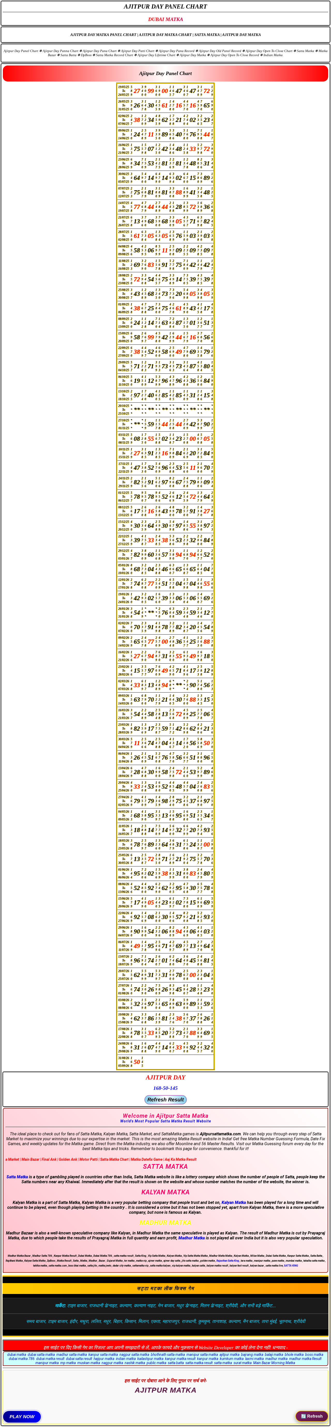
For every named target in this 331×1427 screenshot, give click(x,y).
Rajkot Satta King (165, 1397)
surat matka (243, 1363)
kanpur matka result (180, 1359)
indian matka (126, 1359)
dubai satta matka (41, 1354)
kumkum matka (232, 1359)
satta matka (223, 1363)
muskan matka (88, 1363)
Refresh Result (165, 1099)
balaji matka (274, 1354)
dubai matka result (50, 1359)
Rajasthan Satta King (227, 1260)
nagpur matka (112, 1363)
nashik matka (135, 1363)
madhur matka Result (305, 1359)
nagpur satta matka (134, 1354)
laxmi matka (254, 1359)
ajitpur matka (229, 1354)
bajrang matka (252, 1354)
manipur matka (47, 1363)
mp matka (68, 1363)
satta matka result (199, 1363)
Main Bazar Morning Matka (274, 1363)
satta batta (176, 1363)
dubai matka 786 (22, 1359)
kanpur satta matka (103, 1354)
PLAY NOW (22, 1416)
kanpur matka (207, 1359)
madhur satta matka (71, 1354)
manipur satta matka (202, 1354)
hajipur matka (104, 1359)
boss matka (314, 1354)
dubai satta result (79, 1359)
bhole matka (294, 1354)
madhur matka (276, 1359)
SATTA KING (291, 1265)
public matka (156, 1363)
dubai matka (16, 1354)
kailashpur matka (150, 1359)
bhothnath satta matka (168, 1354)
